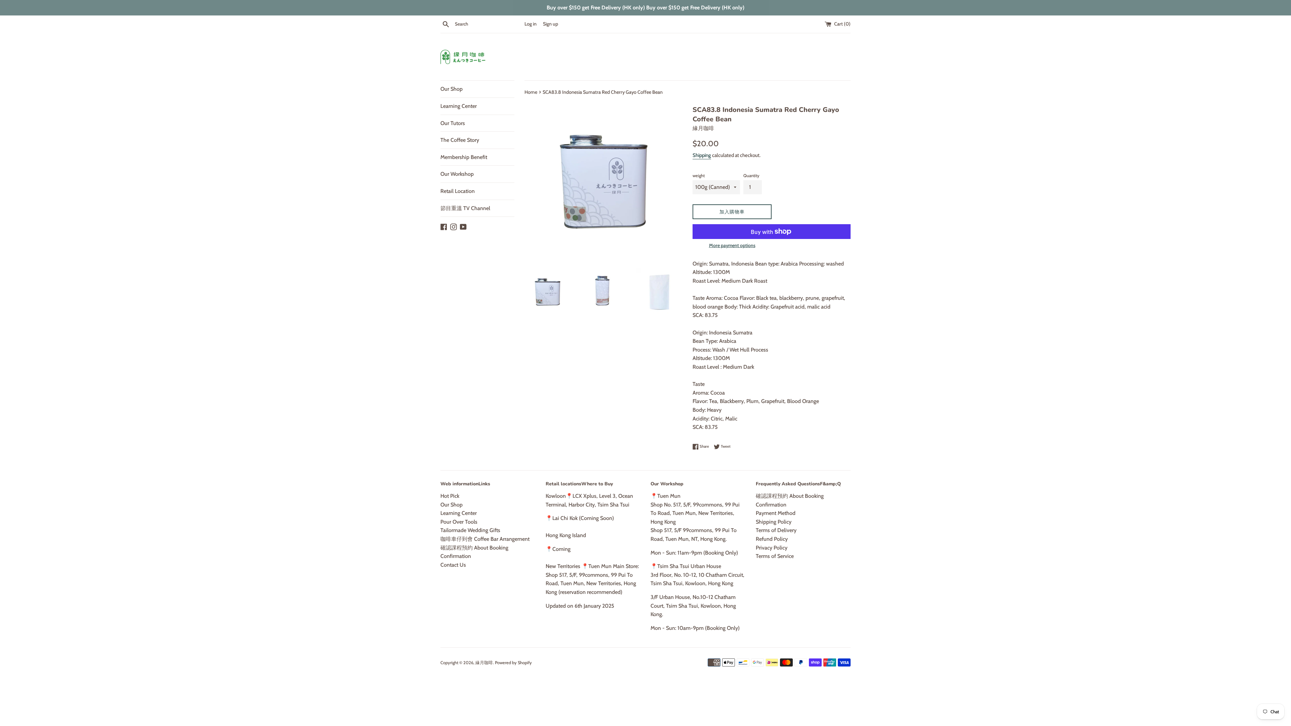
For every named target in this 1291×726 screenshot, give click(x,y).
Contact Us (453, 565)
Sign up (550, 24)
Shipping (702, 155)
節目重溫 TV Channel (465, 208)
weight (699, 175)
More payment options (732, 245)
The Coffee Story (459, 140)
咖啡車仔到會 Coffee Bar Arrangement (485, 539)
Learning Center (458, 106)
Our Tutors (452, 123)
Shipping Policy (773, 522)
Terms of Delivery (776, 530)
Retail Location (457, 191)
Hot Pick (449, 496)
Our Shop (451, 89)
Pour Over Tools (458, 522)
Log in (530, 24)
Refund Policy (772, 539)
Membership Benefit (463, 157)
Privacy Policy (771, 547)
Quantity (751, 175)
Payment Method (775, 513)
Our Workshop (457, 174)
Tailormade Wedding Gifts (470, 530)
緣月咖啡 (484, 662)
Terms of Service (775, 556)
